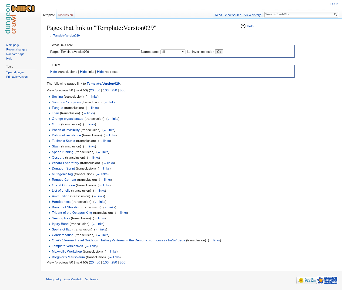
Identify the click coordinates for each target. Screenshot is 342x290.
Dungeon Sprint (63, 168)
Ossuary (58, 157)
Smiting (57, 96)
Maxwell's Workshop (67, 251)
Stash (56, 146)
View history (252, 15)
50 (98, 90)
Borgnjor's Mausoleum (68, 257)
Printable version (17, 76)
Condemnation (63, 235)
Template (49, 15)
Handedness (61, 201)
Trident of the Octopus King (72, 212)
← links (92, 96)
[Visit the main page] (20, 18)
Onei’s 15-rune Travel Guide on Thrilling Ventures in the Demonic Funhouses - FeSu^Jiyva (118, 240)
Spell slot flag (61, 229)
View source (233, 15)
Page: (54, 51)
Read (218, 15)
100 (106, 90)
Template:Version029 (66, 35)
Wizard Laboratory (65, 163)
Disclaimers (91, 279)
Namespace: (150, 51)
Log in (334, 4)
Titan (55, 113)
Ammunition (60, 196)
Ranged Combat (64, 179)
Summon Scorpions (66, 102)
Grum (56, 124)
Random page (15, 54)
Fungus (57, 108)
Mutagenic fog (62, 174)
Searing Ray (61, 218)
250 (114, 90)
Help (250, 26)
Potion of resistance (66, 135)
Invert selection (203, 51)
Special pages (15, 72)
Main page (13, 45)
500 (122, 90)
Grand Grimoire (63, 185)
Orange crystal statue (68, 118)
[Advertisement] (317, 93)
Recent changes (16, 49)
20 (92, 90)
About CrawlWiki (73, 279)
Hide (53, 71)
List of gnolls (61, 190)
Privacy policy (53, 279)
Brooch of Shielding (66, 207)
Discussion (65, 15)
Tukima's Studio (63, 141)
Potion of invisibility (66, 130)
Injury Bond (60, 224)
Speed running (63, 152)
